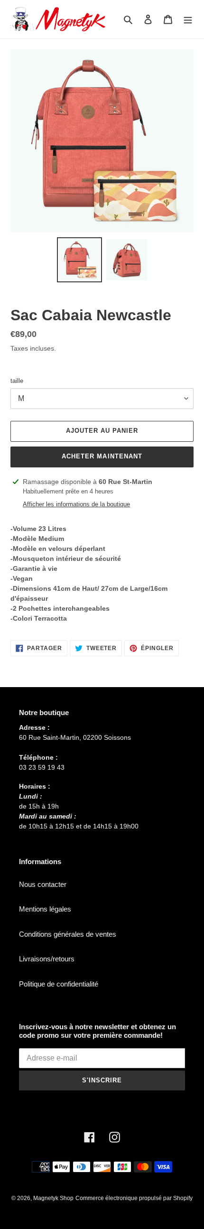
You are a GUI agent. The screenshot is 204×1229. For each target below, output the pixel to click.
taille (16, 380)
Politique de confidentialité (58, 984)
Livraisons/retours (46, 959)
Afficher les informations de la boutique (76, 504)
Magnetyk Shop (53, 1198)
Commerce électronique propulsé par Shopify (134, 1198)
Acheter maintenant (102, 456)
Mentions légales (45, 909)
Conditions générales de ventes (67, 934)
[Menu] (188, 19)
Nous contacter (42, 884)
